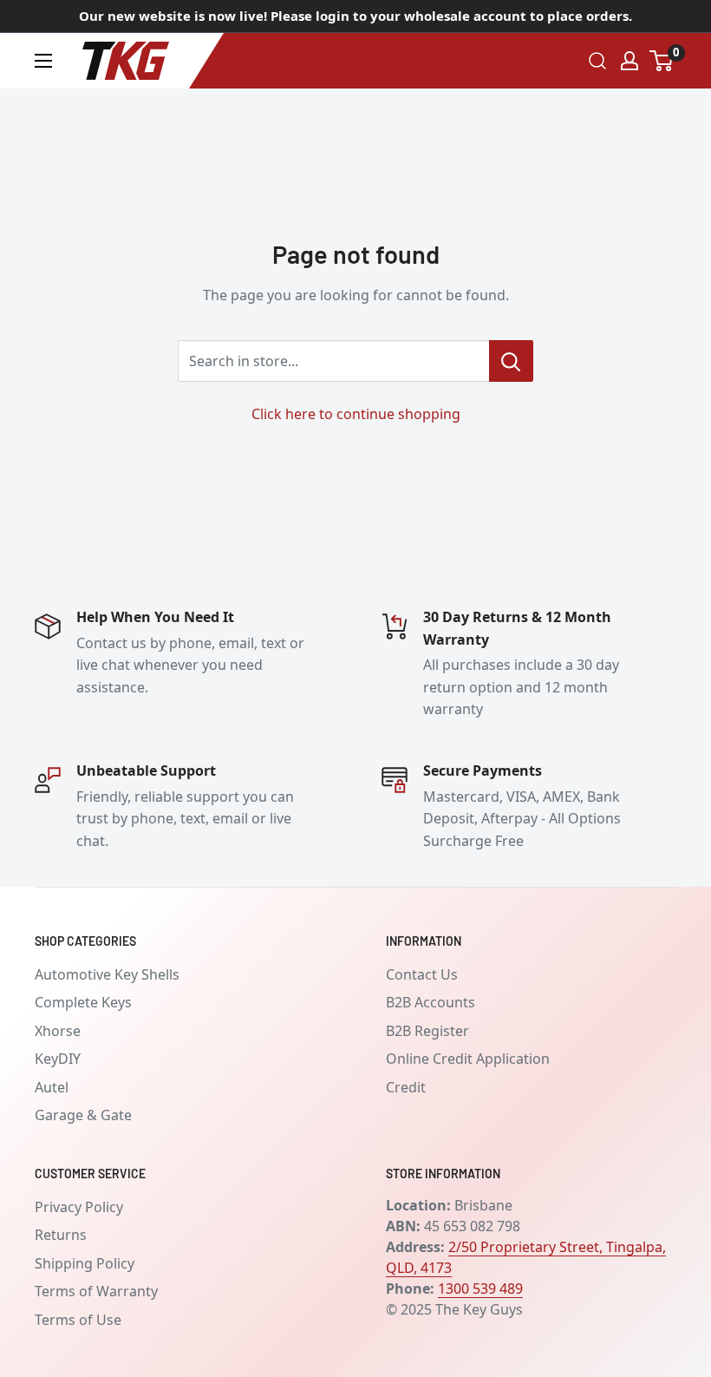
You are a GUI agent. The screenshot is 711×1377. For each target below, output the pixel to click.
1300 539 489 (480, 1288)
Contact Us (422, 974)
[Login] (629, 60)
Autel (51, 1087)
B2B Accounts (430, 1002)
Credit (406, 1087)
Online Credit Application (468, 1058)
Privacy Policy (79, 1206)
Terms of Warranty (96, 1291)
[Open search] (597, 60)
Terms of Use (78, 1319)
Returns (61, 1234)
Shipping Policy (84, 1263)
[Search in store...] (511, 361)
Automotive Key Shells (107, 974)
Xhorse (58, 1030)
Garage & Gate (83, 1115)
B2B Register (427, 1030)
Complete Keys (83, 1002)
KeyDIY (58, 1058)
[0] (662, 60)
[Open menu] (43, 61)
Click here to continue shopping (355, 413)
